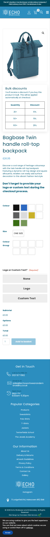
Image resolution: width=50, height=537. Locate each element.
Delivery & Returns (25, 455)
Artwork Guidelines (25, 459)
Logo (26, 288)
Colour (6, 205)
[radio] (16, 207)
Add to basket (23, 341)
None (26, 279)
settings (29, 528)
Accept (7, 533)
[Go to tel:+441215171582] (27, 374)
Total (5, 330)
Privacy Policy (25, 463)
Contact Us (25, 471)
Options (7, 320)
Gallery (25, 475)
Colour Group (6, 243)
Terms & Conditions (25, 467)
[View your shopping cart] (34, 12)
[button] (41, 12)
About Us (25, 451)
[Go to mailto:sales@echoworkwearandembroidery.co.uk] (27, 383)
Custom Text (27, 298)
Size (5, 231)
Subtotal (7, 310)
